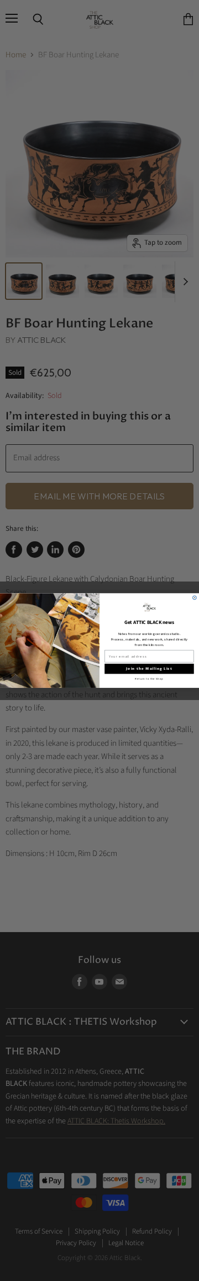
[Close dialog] (194, 598)
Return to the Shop (149, 678)
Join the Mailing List (149, 668)
